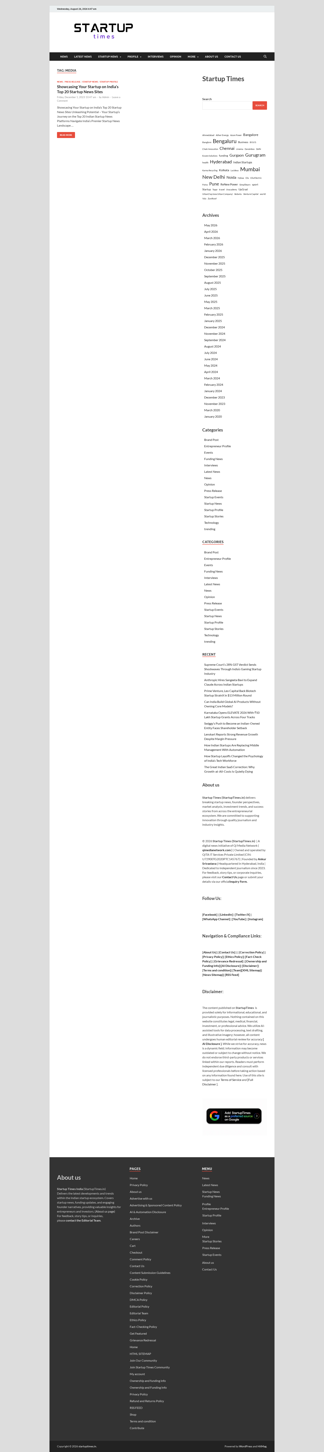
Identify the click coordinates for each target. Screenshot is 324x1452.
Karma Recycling (210, 170)
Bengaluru (225, 141)
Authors (135, 1225)
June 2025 (211, 295)
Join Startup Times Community (150, 1367)
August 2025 (212, 282)
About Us (209, 952)
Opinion (175, 56)
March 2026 (212, 238)
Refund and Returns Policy (147, 1401)
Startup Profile (109, 81)
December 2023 (214, 397)
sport (255, 184)
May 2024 (210, 365)
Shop (133, 1414)
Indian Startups (242, 162)
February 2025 (213, 314)
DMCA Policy (138, 1299)
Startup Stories (214, 516)
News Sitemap (212, 974)
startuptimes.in (87, 1446)
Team (237, 970)
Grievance (221, 961)
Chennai (227, 148)
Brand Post (211, 439)
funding (223, 155)
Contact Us (232, 56)
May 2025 (210, 301)
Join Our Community (143, 1360)
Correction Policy (251, 952)
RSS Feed (232, 974)
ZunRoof (212, 198)
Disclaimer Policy (141, 1293)
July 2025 (210, 289)
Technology (211, 522)
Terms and (210, 970)
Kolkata (224, 170)
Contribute (137, 1428)
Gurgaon (237, 155)
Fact (249, 956)
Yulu (204, 198)
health (205, 162)
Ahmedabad (208, 135)
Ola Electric (256, 177)
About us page (105, 1211)
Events (208, 452)
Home (134, 1178)
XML (245, 970)
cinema (239, 149)
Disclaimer (250, 965)
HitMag (262, 1446)
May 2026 (210, 225)
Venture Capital (250, 194)
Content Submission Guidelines (150, 1272)
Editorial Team (139, 1313)
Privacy (208, 956)
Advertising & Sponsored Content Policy (156, 1205)
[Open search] (265, 56)
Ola (247, 178)
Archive (135, 1218)
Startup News (108, 56)
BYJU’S (253, 142)
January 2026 (213, 250)
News (64, 56)
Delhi (258, 149)
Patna (205, 184)
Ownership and (256, 961)
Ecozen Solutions (210, 156)
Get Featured (138, 1333)
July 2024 (210, 352)
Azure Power (236, 135)
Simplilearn (244, 184)
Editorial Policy (139, 1306)
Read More (64, 134)
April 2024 (211, 372)
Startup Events (213, 497)
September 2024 (215, 340)
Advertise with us (141, 1198)
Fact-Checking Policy (143, 1326)
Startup (206, 189)
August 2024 (212, 346)
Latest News (83, 56)
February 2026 (213, 244)
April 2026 (211, 231)
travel (222, 189)
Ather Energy (222, 135)
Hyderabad (221, 161)
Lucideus (235, 170)
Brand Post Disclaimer (144, 1232)
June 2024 (211, 359)
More (191, 56)
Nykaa (241, 177)
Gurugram (255, 155)
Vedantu (238, 194)
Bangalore (250, 135)
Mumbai (250, 169)
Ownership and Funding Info (148, 1387)
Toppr (215, 189)
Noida (231, 177)
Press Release (72, 81)
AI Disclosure (231, 965)
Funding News (213, 459)
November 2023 (214, 403)
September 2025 (215, 276)
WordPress (245, 1446)
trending (209, 529)
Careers (135, 1239)
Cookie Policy (138, 1279)
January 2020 (213, 416)
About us (211, 56)
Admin (105, 97)
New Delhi (213, 177)
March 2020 (212, 410)
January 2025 (213, 321)
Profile (133, 56)
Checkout (136, 1252)
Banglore (206, 142)
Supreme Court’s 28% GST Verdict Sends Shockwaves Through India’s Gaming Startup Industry (232, 669)
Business (243, 142)
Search (207, 99)
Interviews (156, 56)
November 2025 (214, 263)
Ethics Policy (234, 956)
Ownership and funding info (148, 1380)
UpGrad (243, 189)
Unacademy (231, 189)
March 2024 (212, 378)
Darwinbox (250, 149)
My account (137, 1374)
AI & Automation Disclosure (148, 1212)
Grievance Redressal (143, 1340)
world (263, 194)
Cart (133, 1245)
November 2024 (214, 333)
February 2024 (213, 384)
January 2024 (213, 391)
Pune (214, 183)
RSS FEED (136, 1407)
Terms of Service (231, 1079)
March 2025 (212, 308)
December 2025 (214, 257)
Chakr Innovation (210, 149)
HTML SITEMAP (140, 1353)
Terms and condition (143, 1421)
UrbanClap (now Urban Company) (217, 194)
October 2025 (213, 270)
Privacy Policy (139, 1185)
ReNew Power (229, 184)
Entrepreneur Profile (217, 446)
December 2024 (214, 327)
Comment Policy (140, 1259)
